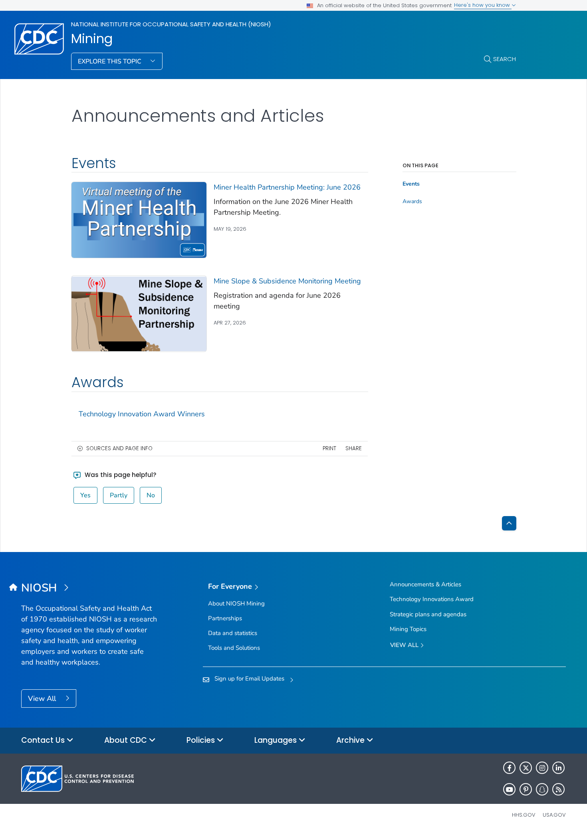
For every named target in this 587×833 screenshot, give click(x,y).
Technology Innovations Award (432, 599)
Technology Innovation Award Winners (142, 414)
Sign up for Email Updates (249, 679)
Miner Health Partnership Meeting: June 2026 (287, 187)
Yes (85, 495)
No (151, 495)
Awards (412, 201)
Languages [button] (276, 740)
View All (43, 698)
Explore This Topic (110, 61)
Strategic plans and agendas (428, 614)
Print (329, 448)
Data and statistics (232, 633)
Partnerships (225, 618)
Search (504, 59)
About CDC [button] (126, 740)
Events (411, 184)
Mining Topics (408, 629)
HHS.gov (523, 815)
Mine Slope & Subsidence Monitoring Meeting (287, 281)
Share (353, 448)
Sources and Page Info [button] (119, 448)
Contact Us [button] (44, 740)
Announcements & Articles (425, 584)
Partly (118, 495)
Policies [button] (201, 740)
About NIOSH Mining (236, 603)
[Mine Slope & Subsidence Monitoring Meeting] (138, 313)
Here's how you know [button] (483, 5)
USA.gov (554, 815)
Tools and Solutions (234, 648)
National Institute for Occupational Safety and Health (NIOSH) (171, 24)
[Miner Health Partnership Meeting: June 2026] (138, 219)
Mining (92, 38)
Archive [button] (351, 740)
